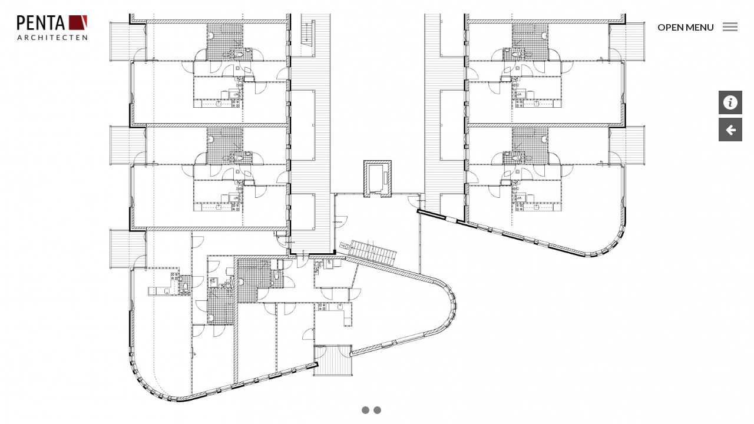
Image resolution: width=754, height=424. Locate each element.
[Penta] (51, 27)
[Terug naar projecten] (730, 129)
